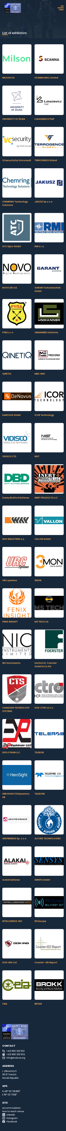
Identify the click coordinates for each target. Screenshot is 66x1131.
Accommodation (11, 1107)
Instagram (12, 1118)
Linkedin (11, 1114)
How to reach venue (13, 1111)
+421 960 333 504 (15, 1054)
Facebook (12, 1121)
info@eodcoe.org (16, 1057)
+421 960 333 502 (15, 1051)
